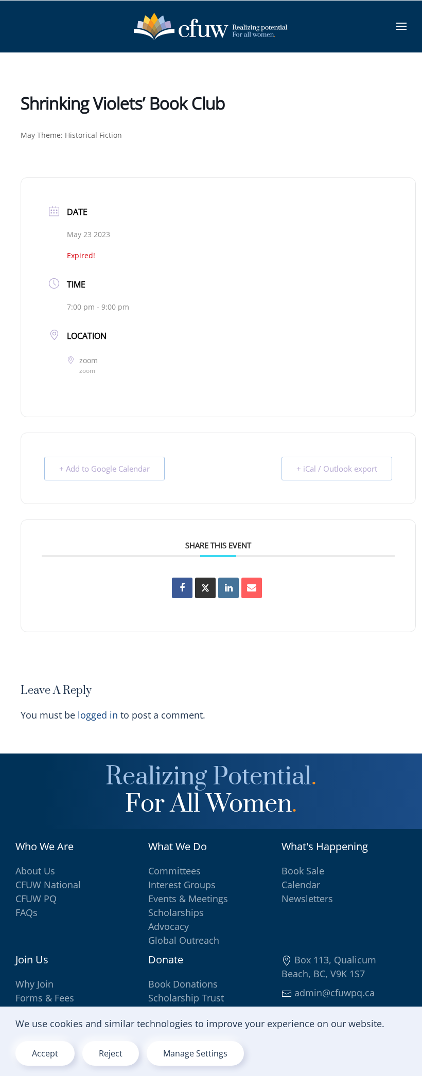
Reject (110, 1053)
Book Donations (183, 984)
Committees (174, 871)
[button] (401, 26)
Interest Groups (182, 884)
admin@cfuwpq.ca (333, 993)
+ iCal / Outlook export (336, 468)
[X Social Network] (205, 588)
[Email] (251, 588)
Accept (45, 1053)
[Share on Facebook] (182, 588)
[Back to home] (211, 26)
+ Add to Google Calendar (104, 468)
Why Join (34, 984)
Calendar (301, 884)
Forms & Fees (44, 998)
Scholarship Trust (186, 998)
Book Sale (303, 871)
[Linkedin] (228, 588)
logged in (98, 715)
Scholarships (176, 912)
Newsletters (307, 898)
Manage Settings (195, 1053)
